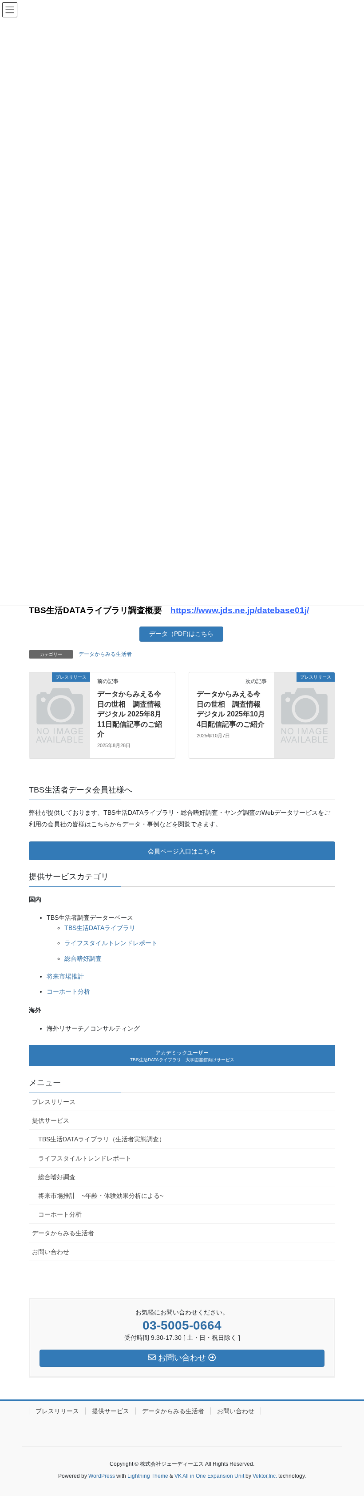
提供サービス (50, 1120)
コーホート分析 (68, 991)
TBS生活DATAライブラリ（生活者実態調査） (101, 1139)
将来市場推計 (65, 976)
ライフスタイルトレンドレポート (111, 942)
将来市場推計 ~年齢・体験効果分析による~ (100, 1195)
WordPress (101, 1476)
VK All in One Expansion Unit (209, 1476)
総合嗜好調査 (83, 958)
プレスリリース (53, 1101)
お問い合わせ (50, 1251)
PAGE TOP (356, 1439)
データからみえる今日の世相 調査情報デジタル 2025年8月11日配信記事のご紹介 (129, 714)
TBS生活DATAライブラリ (99, 927)
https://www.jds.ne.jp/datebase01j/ (239, 610)
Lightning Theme (147, 1476)
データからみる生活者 (105, 654)
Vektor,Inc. (265, 1476)
